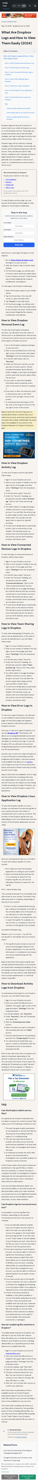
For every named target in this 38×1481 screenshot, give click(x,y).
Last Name (7, 230)
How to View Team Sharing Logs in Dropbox (17, 80)
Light (14, 5)
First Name (7, 223)
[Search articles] (29, 5)
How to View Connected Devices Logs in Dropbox (19, 73)
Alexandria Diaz (15, 1430)
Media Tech (6, 6)
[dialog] (19, 1471)
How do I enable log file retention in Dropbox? (18, 118)
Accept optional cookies (27, 1477)
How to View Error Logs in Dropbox (17, 86)
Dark (19, 5)
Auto (23, 5)
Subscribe (19, 245)
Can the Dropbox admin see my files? (19, 108)
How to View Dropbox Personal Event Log (19, 63)
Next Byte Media (21, 1437)
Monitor (9, 182)
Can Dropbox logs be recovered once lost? (21, 113)
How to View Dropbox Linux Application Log (19, 91)
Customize (5, 1472)
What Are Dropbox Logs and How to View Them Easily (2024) (18, 57)
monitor (30, 762)
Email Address (8, 237)
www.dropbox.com (13, 1353)
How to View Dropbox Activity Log (17, 68)
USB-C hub (10, 187)
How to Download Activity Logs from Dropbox (18, 98)
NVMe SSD (10, 185)
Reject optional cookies (10, 1477)
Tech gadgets (11, 179)
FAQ (6, 104)
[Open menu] (35, 5)
